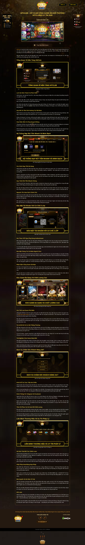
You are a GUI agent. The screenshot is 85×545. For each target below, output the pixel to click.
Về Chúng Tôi (18, 511)
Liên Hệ (68, 511)
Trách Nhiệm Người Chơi (51, 511)
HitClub (18, 49)
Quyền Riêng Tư (61, 511)
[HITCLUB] (42, 5)
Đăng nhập (73, 4)
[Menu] (9, 5)
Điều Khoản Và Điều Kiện (38, 511)
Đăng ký (63, 4)
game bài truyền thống (23, 314)
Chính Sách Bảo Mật (27, 511)
